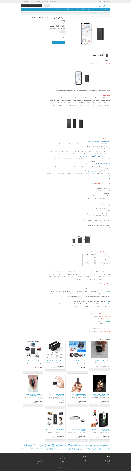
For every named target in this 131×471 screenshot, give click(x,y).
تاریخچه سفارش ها (38, 460)
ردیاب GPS (57, 9)
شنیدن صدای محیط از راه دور (104, 449)
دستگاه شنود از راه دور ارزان (73, 448)
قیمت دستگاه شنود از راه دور (69, 449)
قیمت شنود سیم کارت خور (80, 449)
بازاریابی (63, 461)
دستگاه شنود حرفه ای (106, 445)
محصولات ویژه (62, 462)
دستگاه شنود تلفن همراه (80, 446)
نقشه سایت (84, 461)
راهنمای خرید (107, 460)
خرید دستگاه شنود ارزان (63, 446)
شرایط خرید (107, 458)
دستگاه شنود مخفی (46, 444)
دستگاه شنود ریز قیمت (89, 444)
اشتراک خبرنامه (39, 462)
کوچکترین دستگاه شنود (26, 448)
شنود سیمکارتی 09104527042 (102, 360)
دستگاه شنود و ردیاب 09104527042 (98, 13)
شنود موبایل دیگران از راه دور (36, 448)
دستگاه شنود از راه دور (71, 445)
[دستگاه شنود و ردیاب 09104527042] (92, 34)
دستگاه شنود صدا (104, 9)
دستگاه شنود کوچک (49, 445)
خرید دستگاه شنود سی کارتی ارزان (91, 449)
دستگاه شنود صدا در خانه (37, 444)
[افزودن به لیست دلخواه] (64, 31)
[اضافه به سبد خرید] (106, 369)
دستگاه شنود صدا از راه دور (79, 444)
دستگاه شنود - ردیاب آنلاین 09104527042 (55, 360)
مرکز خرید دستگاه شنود (46, 448)
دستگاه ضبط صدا (76, 9)
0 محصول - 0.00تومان (31, 5)
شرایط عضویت (107, 462)
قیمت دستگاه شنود (30, 446)
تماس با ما (85, 458)
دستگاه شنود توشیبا (82, 448)
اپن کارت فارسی (60, 467)
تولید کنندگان (62, 458)
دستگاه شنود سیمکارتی (97, 445)
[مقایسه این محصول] (61, 31)
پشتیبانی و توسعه (70, 467)
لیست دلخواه (39, 461)
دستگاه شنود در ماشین (28, 444)
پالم (59, 20)
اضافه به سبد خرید (58, 42)
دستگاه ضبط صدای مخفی (54, 449)
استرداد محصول (84, 460)
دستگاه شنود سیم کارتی (86, 9)
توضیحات (107, 60)
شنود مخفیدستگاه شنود (87, 445)
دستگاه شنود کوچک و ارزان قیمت (41, 446)
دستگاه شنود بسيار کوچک (32, 445)
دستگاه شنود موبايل (101, 446)
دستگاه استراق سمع (79, 445)
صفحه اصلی (69, 9)
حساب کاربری (39, 458)
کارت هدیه (63, 460)
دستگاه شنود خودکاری (99, 448)
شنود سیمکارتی (54, 448)
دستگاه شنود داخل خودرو (44, 449)
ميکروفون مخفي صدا (62, 445)
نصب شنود (62, 449)
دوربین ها (63, 9)
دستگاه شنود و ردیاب (54, 444)
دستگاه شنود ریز (71, 444)
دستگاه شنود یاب (96, 9)
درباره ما (108, 461)
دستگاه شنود (104, 5)
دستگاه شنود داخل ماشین (62, 448)
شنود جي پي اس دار (41, 445)
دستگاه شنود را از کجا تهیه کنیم (53, 446)
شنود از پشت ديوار (72, 446)
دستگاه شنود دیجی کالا (91, 448)
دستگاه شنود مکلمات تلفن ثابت (91, 446)
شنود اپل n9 (55, 445)
